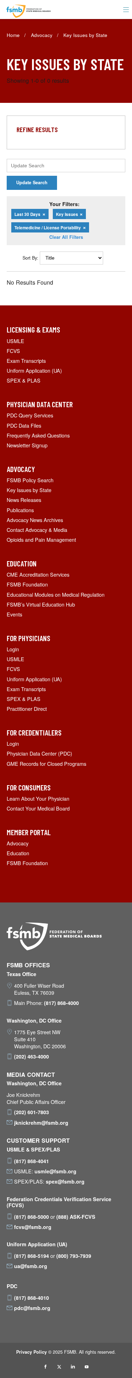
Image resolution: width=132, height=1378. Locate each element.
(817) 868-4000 (61, 1002)
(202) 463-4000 (31, 1056)
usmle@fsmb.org (55, 1171)
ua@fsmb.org (30, 1266)
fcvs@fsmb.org (32, 1226)
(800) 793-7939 (73, 1255)
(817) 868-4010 (31, 1297)
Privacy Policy (31, 1352)
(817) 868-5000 (31, 1216)
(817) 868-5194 (31, 1255)
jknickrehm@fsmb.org (41, 1122)
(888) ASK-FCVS (75, 1216)
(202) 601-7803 (31, 1112)
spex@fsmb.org (65, 1181)
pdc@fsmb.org (32, 1307)
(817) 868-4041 (31, 1161)
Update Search (32, 182)
